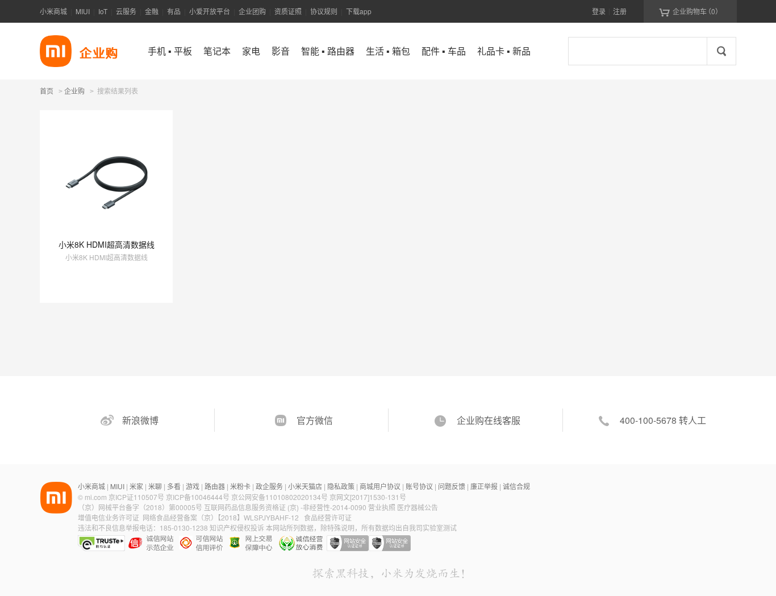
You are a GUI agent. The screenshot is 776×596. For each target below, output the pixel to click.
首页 (46, 90)
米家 (136, 486)
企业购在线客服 (488, 420)
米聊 (155, 486)
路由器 (215, 486)
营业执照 (381, 507)
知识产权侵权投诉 (237, 527)
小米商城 (53, 11)
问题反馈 (451, 486)
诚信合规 (516, 486)
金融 (151, 11)
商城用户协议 (380, 486)
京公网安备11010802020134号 (280, 497)
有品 (174, 11)
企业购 (74, 91)
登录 (599, 11)
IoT (102, 11)
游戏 (192, 486)
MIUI (83, 11)
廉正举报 (484, 486)
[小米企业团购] (56, 51)
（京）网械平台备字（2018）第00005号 (141, 507)
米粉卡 (240, 486)
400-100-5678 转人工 (663, 420)
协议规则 (323, 11)
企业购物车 (690, 11)
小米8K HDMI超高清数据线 (107, 244)
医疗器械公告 (417, 507)
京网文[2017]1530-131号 (367, 497)
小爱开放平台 (209, 11)
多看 (174, 486)
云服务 (126, 11)
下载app (359, 11)
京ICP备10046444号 (198, 497)
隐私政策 (340, 486)
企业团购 (252, 11)
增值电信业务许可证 (108, 517)
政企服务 (269, 486)
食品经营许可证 (328, 517)
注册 (620, 11)
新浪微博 (140, 420)
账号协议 (419, 486)
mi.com (96, 497)
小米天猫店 (305, 486)
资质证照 (288, 11)
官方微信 (315, 420)
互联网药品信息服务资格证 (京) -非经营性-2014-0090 (286, 507)
